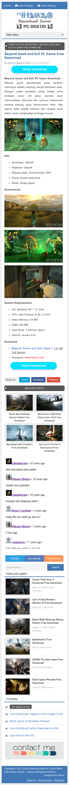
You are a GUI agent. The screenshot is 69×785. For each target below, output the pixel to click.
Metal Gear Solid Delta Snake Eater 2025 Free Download (49, 417)
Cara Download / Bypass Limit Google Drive (36, 714)
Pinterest (53, 379)
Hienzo (11, 63)
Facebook (38, 379)
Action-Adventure (27, 44)
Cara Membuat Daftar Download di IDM (34, 728)
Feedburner (53, 558)
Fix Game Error (21, 706)
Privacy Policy (45, 780)
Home (7, 5)
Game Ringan (26, 5)
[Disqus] (34, 503)
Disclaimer (59, 780)
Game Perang (48, 5)
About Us (31, 780)
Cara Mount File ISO (22, 735)
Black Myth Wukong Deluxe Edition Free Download (19, 417)
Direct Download (34, 69)
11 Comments (42, 63)
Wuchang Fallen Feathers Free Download (19, 446)
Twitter (24, 379)
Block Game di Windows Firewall (29, 721)
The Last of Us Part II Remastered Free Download (49, 447)
